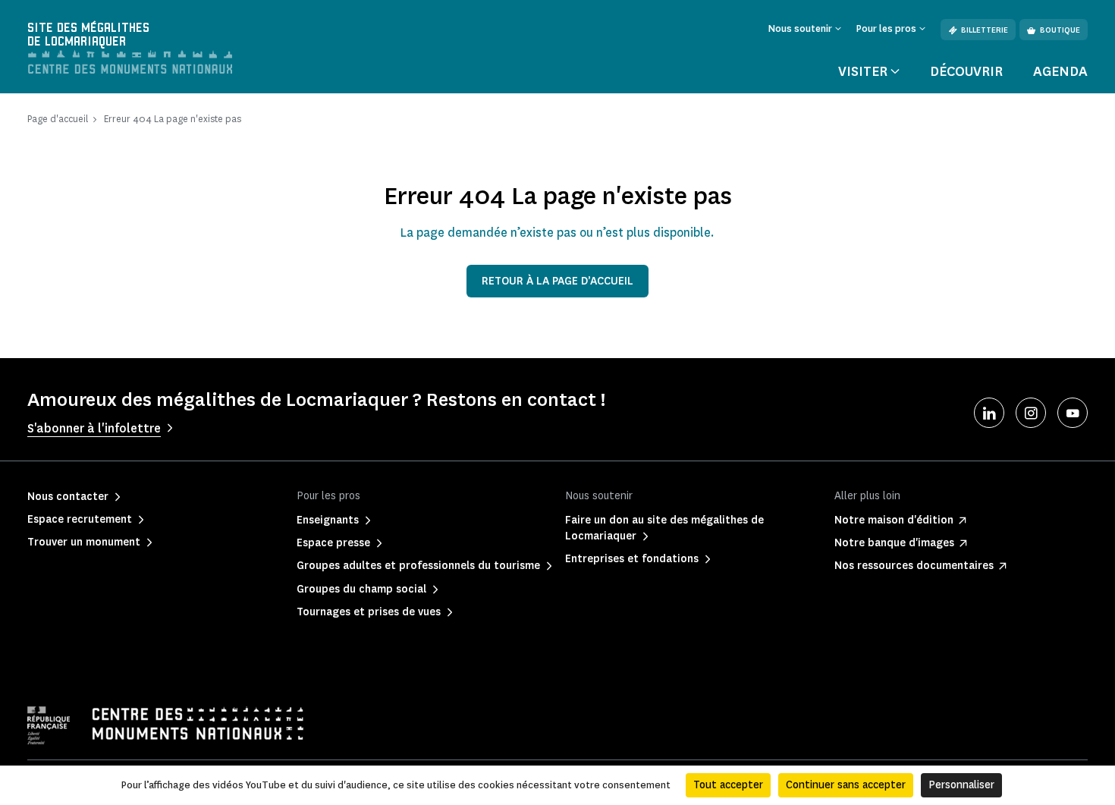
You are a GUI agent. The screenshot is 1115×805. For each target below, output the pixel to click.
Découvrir (966, 71)
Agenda (1060, 71)
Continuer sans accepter (846, 785)
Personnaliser (961, 785)
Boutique (1060, 30)
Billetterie (984, 30)
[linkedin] (989, 413)
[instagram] (1031, 413)
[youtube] (1072, 413)
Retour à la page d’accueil (557, 281)
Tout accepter (728, 785)
